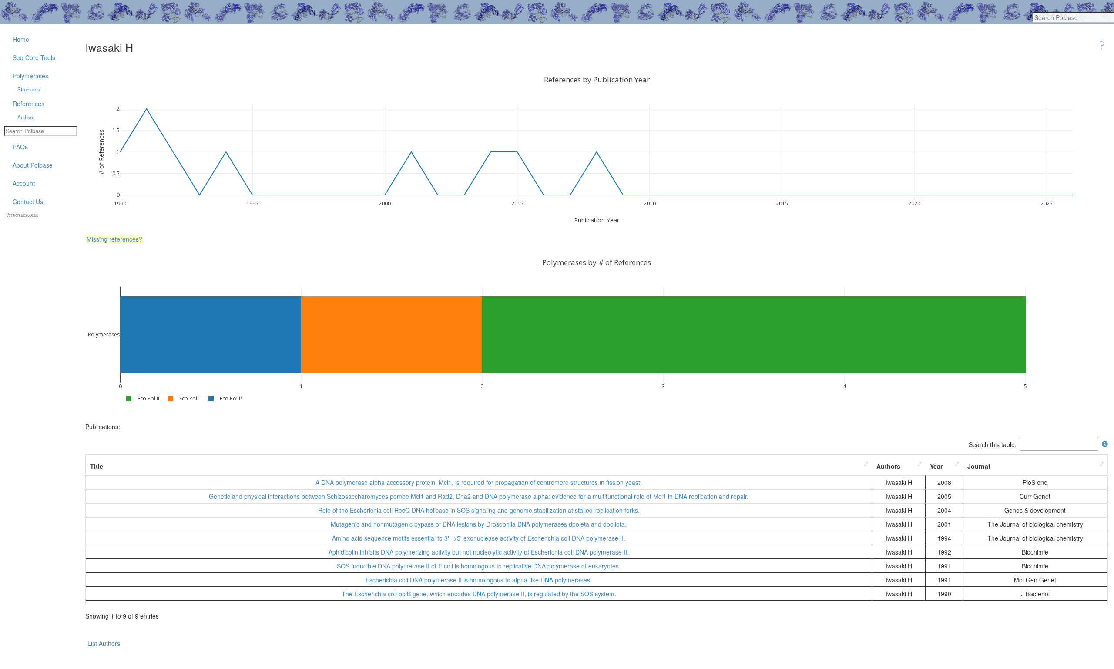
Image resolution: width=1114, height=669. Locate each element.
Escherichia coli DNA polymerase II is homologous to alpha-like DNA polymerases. (479, 579)
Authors (888, 466)
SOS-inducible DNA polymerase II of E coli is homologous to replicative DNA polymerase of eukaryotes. (479, 565)
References (28, 103)
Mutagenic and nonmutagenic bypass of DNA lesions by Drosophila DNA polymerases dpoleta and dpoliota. (479, 524)
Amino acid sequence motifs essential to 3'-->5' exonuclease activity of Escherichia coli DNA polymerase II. (478, 538)
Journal (978, 466)
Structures (28, 89)
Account (24, 183)
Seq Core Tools (34, 57)
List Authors (103, 643)
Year (936, 466)
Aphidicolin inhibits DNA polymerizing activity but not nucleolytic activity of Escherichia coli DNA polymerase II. (479, 552)
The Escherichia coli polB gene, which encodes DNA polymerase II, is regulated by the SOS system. (479, 593)
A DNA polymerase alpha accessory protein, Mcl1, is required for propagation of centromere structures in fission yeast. (478, 482)
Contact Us (28, 201)
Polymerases (30, 75)
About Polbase (33, 165)
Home (21, 39)
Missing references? (114, 239)
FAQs (20, 146)
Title (96, 466)
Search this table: (993, 444)
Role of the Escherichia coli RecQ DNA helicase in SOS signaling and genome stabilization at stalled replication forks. (479, 510)
